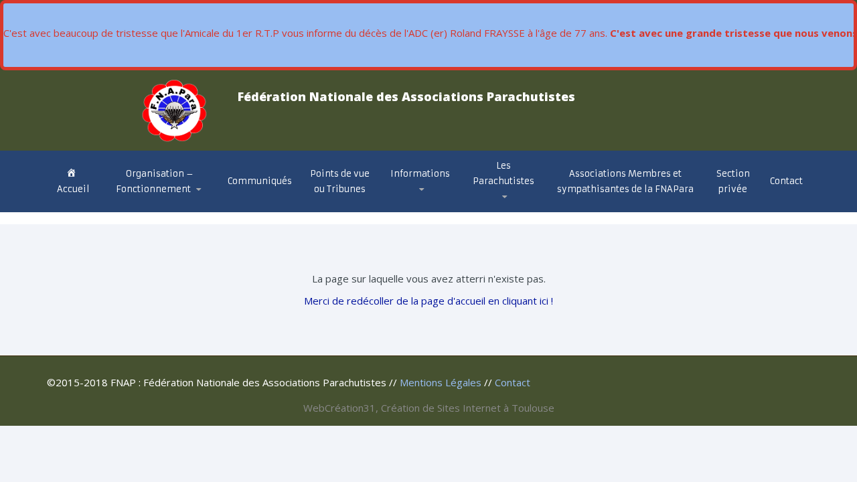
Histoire (495, 211)
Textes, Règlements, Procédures (415, 205)
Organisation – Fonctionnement (155, 181)
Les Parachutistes (503, 173)
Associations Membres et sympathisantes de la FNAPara (625, 181)
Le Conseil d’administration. (159, 210)
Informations (420, 173)
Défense (417, 208)
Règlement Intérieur (165, 204)
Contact (786, 181)
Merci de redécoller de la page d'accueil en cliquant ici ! (428, 300)
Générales (422, 211)
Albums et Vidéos (518, 208)
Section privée (733, 181)
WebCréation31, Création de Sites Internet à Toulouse (428, 407)
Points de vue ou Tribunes (340, 181)
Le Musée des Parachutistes (520, 203)
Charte (134, 207)
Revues (495, 206)
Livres (493, 205)
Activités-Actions (438, 206)
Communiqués (260, 181)
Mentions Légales (440, 382)
